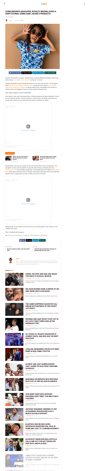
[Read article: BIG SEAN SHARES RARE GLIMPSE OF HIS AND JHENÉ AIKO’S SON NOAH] (14, 294)
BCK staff (29, 278)
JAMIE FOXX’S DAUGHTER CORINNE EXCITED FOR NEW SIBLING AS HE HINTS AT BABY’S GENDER (41, 456)
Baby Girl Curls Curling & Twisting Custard (21, 85)
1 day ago (35, 340)
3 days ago (35, 370)
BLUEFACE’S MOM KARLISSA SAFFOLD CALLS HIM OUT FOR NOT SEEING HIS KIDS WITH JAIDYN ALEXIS (41, 441)
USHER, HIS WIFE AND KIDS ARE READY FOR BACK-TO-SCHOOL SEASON (41, 275)
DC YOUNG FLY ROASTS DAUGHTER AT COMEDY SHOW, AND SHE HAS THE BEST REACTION (41, 336)
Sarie (11, 20)
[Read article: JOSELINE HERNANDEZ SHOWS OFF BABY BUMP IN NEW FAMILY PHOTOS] (14, 354)
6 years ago (16, 20)
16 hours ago (36, 278)
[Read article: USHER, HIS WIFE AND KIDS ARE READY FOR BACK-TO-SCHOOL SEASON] (14, 279)
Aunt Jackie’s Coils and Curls (22, 80)
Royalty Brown (44, 235)
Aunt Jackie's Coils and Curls (15, 235)
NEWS (22, 20)
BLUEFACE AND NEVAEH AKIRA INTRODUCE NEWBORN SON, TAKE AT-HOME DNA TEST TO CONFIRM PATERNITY (42, 426)
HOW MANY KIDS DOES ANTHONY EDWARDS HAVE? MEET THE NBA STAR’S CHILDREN (41, 396)
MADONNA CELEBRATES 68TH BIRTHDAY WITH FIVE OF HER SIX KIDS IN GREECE (41, 380)
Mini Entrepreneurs (35, 235)
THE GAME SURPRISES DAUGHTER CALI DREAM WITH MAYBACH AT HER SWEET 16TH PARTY (41, 306)
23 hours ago (36, 310)
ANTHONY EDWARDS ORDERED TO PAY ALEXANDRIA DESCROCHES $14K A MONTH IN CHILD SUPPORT (41, 411)
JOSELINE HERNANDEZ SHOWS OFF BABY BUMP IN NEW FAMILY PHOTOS (42, 350)
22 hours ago (36, 293)
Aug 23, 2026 (15, 161)
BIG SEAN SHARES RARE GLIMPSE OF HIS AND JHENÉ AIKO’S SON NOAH (42, 290)
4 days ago (35, 430)
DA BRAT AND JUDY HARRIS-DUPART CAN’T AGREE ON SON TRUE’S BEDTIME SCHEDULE (41, 366)
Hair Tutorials (26, 235)
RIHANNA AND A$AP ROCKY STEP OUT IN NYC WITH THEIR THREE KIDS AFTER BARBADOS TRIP (41, 321)
